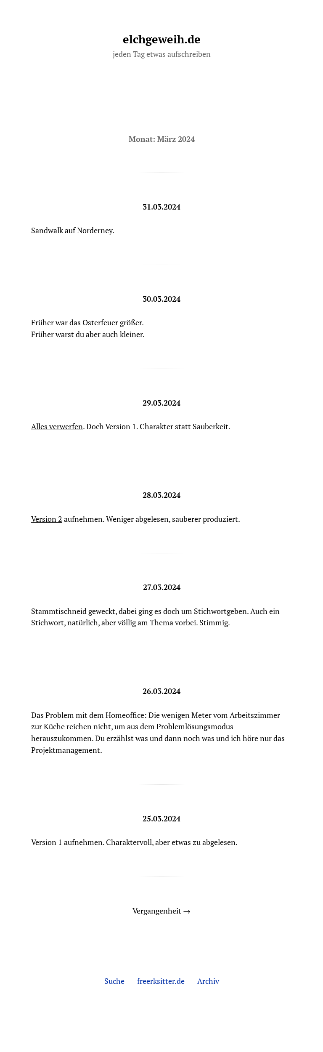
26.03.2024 (161, 691)
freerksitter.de (161, 981)
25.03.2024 (161, 818)
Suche (114, 981)
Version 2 (46, 519)
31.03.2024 (161, 207)
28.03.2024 (161, 495)
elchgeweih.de (162, 39)
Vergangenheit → (161, 911)
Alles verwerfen (57, 426)
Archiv (208, 981)
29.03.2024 (161, 403)
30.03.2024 (161, 299)
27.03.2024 (161, 587)
